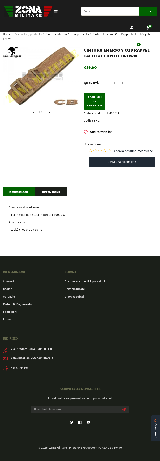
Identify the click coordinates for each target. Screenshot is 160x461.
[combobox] (119, 11)
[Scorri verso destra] (49, 113)
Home (7, 34)
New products (80, 34)
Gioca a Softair (75, 296)
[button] (56, 12)
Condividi (95, 144)
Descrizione (19, 192)
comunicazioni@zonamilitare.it (32, 357)
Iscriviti (124, 410)
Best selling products (28, 34)
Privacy (8, 319)
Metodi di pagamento (17, 304)
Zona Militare (58, 447)
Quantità (91, 83)
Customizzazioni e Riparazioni (85, 281)
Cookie (7, 289)
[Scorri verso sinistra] (34, 113)
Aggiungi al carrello (94, 101)
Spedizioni (10, 311)
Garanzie (9, 296)
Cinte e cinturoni (56, 34)
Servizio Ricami (75, 289)
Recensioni (51, 192)
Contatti (8, 281)
